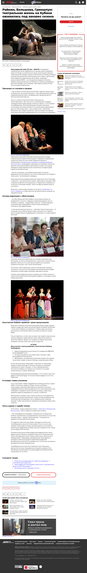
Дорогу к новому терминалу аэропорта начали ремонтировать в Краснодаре (71, 66)
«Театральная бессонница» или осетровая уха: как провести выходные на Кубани (45, 507)
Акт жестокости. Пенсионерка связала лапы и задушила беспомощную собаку (71, 53)
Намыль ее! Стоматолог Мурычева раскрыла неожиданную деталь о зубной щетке (74, 83)
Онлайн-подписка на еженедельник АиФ (68, 541)
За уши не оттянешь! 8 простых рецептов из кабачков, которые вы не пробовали (75, 77)
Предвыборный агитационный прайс (44, 543)
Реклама (40, 541)
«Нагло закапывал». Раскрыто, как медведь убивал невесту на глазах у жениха (74, 99)
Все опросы (71, 26)
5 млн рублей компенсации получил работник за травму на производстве (71, 45)
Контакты (29, 543)
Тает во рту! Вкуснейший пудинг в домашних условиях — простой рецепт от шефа (74, 105)
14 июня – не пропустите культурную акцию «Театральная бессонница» (18, 501)
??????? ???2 (61, 112)
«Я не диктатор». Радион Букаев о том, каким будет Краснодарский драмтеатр (19, 512)
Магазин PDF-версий (50, 541)
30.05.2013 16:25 (6, 7)
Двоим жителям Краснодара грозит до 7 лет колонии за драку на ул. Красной (71, 59)
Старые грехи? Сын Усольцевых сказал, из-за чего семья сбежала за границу (74, 88)
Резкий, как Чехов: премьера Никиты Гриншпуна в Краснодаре (45, 500)
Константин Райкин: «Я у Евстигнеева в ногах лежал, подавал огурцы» (17, 507)
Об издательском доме (21, 541)
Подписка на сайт (20, 543)
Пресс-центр (32, 541)
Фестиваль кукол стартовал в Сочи (26, 468)
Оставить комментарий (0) (44, 474)
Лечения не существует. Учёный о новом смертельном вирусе (73, 93)
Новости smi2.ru (8, 536)
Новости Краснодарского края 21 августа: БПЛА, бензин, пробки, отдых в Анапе (71, 39)
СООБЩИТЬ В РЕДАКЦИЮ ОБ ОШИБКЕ (65, 543)
